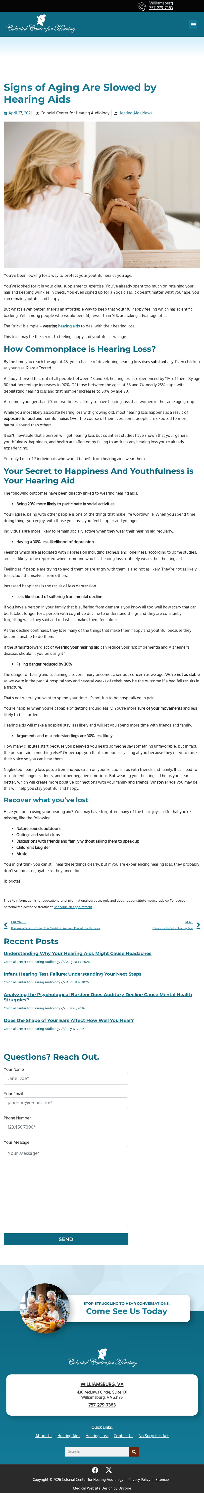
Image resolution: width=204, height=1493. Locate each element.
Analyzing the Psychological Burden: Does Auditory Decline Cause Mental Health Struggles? (98, 997)
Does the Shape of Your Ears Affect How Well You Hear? (69, 1020)
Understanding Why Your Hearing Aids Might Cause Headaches (78, 953)
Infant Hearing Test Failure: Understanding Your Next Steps (73, 974)
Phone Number (17, 1118)
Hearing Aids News (135, 113)
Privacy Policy (139, 1480)
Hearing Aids (68, 1436)
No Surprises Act (154, 1436)
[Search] (134, 1452)
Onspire (124, 1489)
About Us (43, 1436)
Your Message (16, 1142)
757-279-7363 (161, 8)
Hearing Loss (97, 1436)
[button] (193, 24)
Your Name (14, 1069)
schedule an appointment (73, 907)
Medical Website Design (92, 1489)
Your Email (13, 1094)
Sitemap (162, 1480)
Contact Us (123, 1436)
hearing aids (69, 326)
